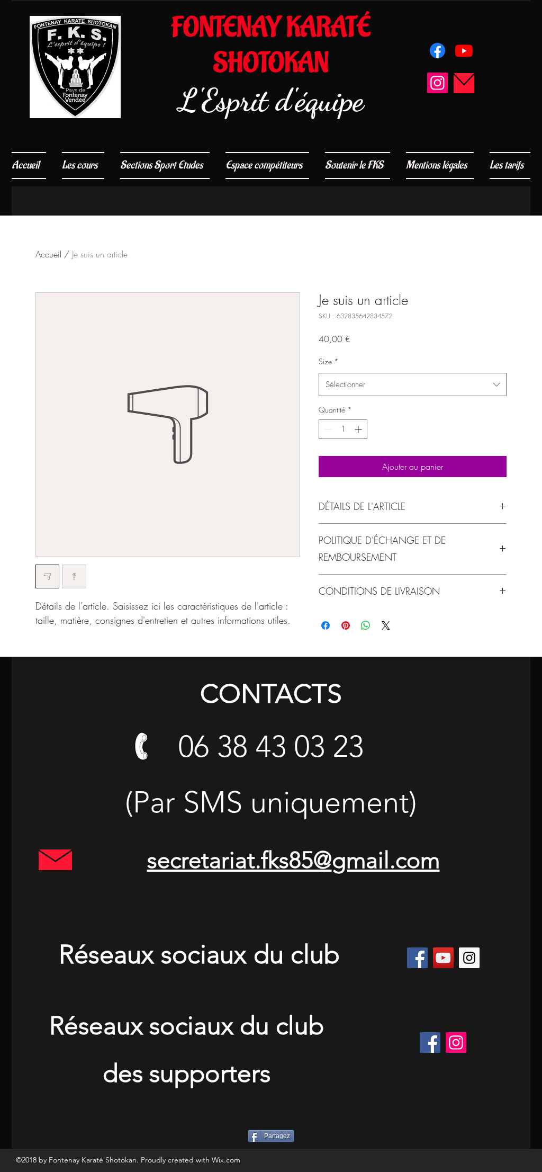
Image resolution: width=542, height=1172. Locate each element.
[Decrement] (326, 429)
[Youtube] (464, 50)
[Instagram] (469, 957)
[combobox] (413, 384)
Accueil (48, 254)
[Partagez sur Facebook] (325, 625)
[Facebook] (437, 50)
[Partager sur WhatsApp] (365, 625)
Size (329, 361)
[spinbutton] (343, 429)
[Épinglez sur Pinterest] (345, 625)
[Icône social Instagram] (437, 83)
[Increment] (359, 429)
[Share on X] (386, 625)
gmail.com (386, 860)
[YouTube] (443, 957)
